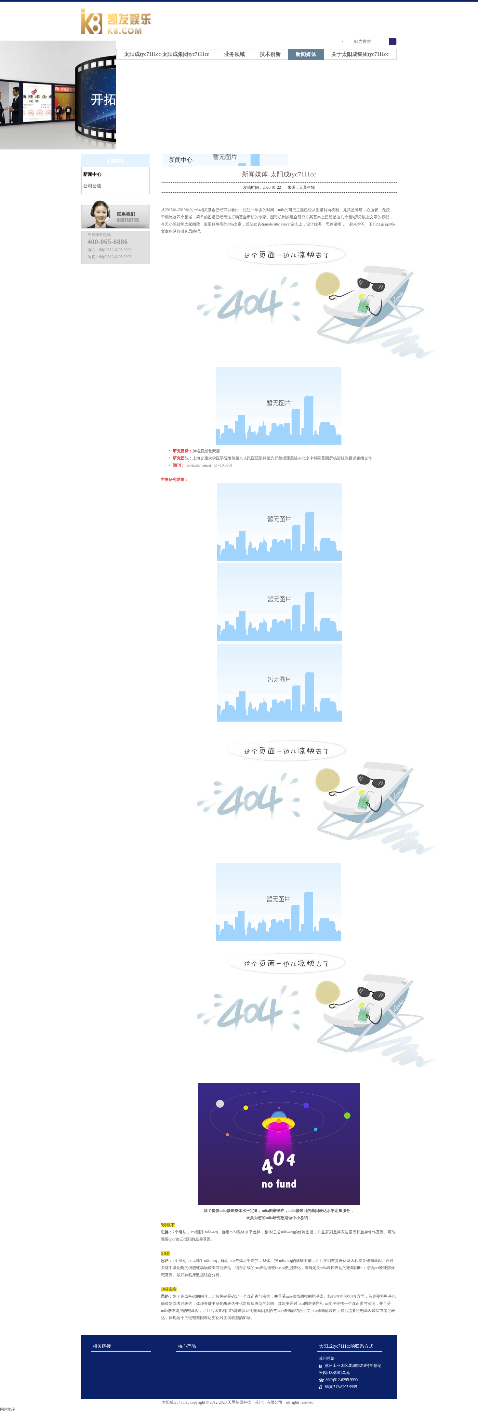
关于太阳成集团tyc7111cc (360, 54)
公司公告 (92, 186)
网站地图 (8, 1409)
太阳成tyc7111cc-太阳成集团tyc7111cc (353, 4)
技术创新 (270, 54)
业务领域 (234, 54)
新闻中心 (92, 174)
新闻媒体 (306, 54)
